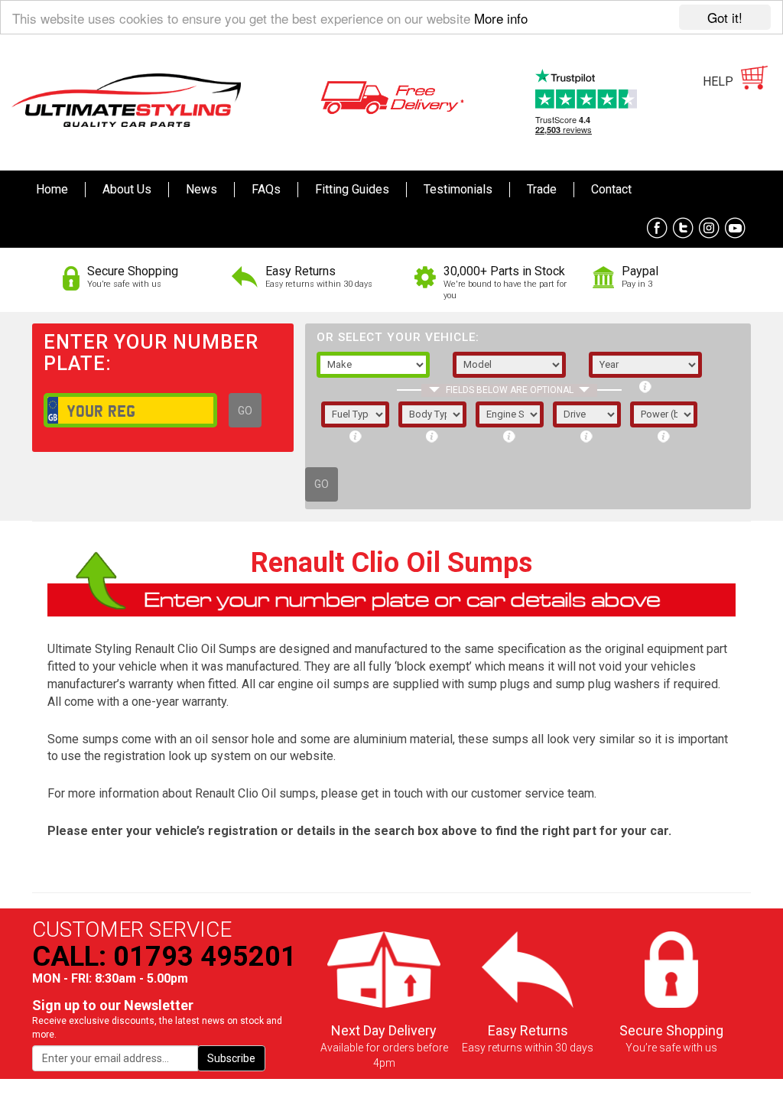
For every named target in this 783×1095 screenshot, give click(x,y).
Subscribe (231, 1058)
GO (245, 411)
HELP (718, 81)
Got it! (724, 17)
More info (501, 18)
